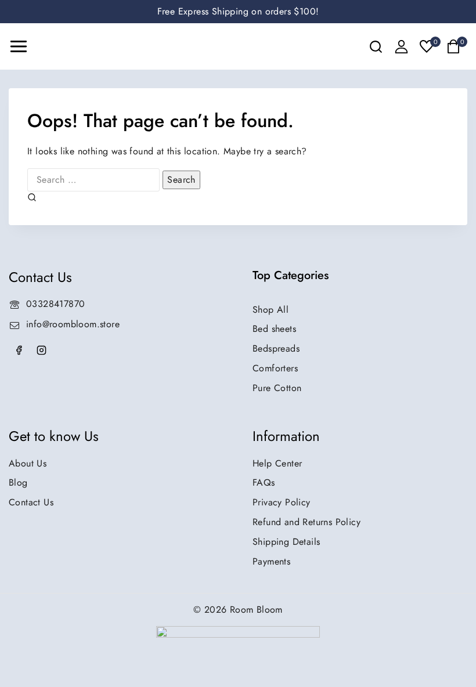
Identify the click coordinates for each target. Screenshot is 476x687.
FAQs (264, 482)
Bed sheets (274, 328)
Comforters (275, 368)
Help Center (277, 463)
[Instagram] (41, 350)
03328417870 (55, 303)
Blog (18, 482)
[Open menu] (18, 46)
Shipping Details (286, 541)
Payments (271, 561)
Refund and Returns (306, 522)
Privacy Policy (282, 502)
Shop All (271, 309)
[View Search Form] (376, 46)
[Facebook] (18, 350)
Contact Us (31, 502)
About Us (27, 463)
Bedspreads (276, 348)
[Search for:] (95, 179)
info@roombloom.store (73, 324)
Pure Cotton (277, 388)
